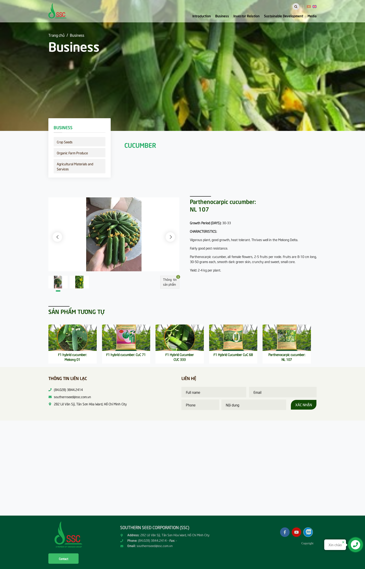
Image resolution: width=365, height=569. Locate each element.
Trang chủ (56, 35)
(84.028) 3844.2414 (152, 540)
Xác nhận (303, 404)
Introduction (201, 15)
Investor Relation (246, 15)
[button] (57, 237)
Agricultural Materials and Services (75, 166)
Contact (63, 559)
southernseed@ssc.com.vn (155, 545)
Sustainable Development (283, 15)
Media (312, 15)
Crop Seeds (64, 141)
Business (222, 15)
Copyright (307, 543)
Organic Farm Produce (72, 152)
